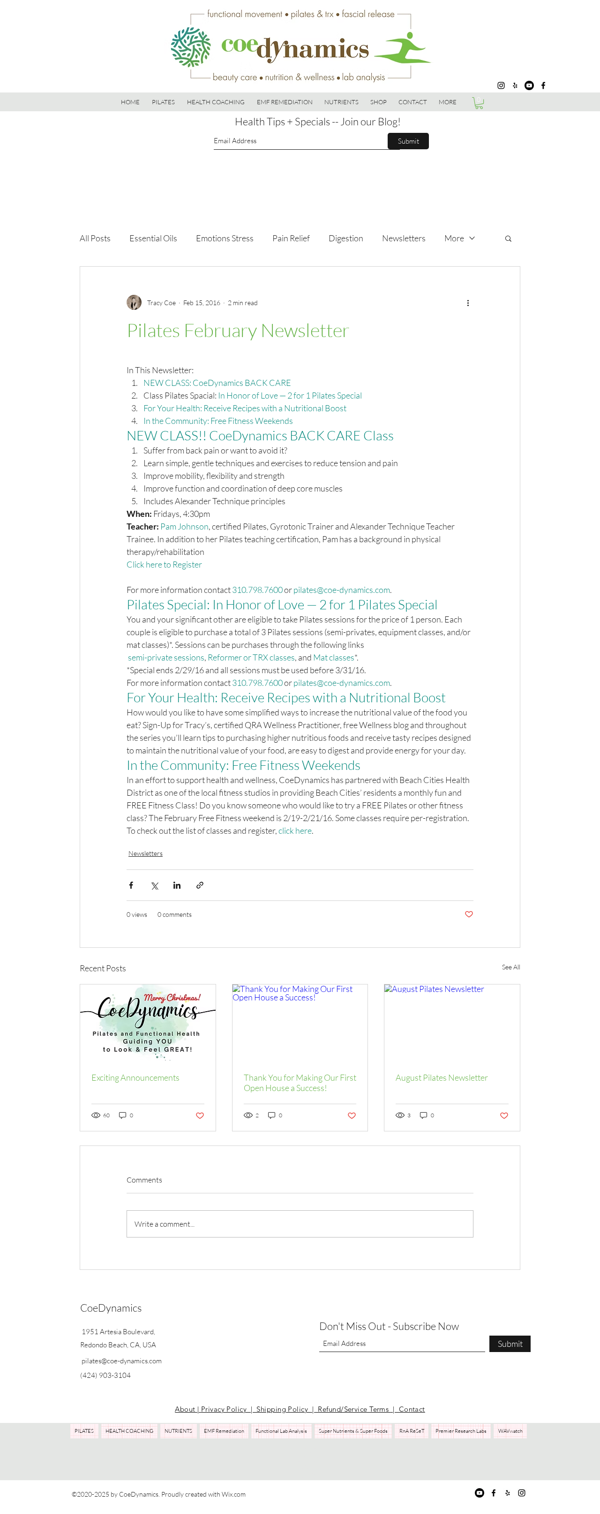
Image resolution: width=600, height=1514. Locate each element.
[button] (379, 102)
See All (511, 967)
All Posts (95, 238)
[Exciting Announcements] (148, 1022)
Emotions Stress (225, 238)
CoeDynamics (111, 1307)
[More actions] (467, 302)
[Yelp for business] (515, 85)
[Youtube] (529, 85)
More (454, 238)
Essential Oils (153, 238)
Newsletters (404, 238)
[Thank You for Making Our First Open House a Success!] (300, 1022)
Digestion (346, 238)
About (186, 1409)
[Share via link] (199, 885)
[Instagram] (501, 85)
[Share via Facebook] (131, 885)
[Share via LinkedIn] (176, 885)
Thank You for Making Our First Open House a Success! (300, 1082)
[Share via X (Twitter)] (154, 885)
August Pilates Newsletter (442, 1077)
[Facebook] (543, 85)
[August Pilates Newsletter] (452, 1022)
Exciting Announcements (135, 1077)
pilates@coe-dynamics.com (122, 1360)
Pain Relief (291, 238)
